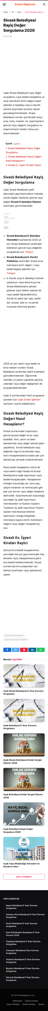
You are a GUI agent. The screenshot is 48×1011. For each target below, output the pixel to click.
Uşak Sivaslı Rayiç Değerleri (16, 639)
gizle (17, 144)
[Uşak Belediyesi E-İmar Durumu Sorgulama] (24, 710)
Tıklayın (29, 252)
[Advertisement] (24, 66)
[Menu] (4, 4)
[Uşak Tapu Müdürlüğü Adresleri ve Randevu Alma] (24, 848)
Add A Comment (24, 877)
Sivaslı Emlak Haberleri (14, 635)
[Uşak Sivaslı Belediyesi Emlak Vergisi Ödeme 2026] (24, 744)
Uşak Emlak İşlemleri (29, 399)
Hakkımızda (17, 1001)
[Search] (44, 4)
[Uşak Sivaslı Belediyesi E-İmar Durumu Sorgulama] (24, 675)
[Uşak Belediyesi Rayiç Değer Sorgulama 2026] (24, 813)
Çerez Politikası (13, 1004)
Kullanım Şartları (31, 1001)
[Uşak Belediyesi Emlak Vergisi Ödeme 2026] (24, 779)
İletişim (41, 1004)
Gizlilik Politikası (29, 1004)
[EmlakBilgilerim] (25, 4)
